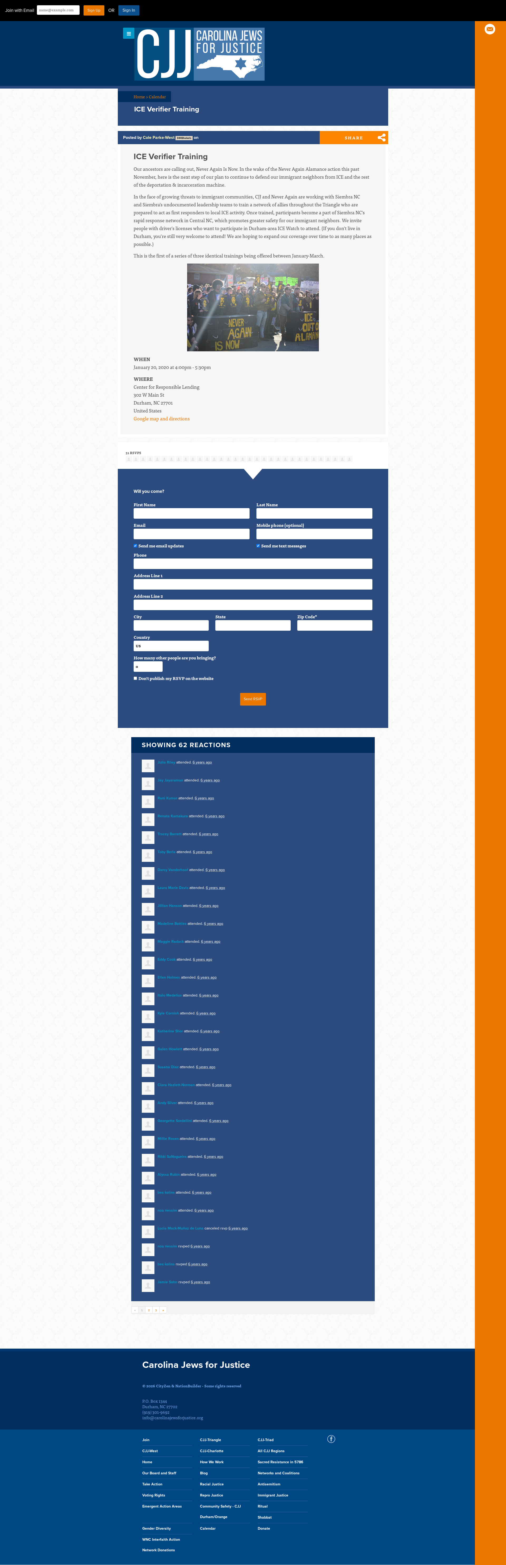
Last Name (267, 504)
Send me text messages (283, 545)
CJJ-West (150, 1451)
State (220, 616)
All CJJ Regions (271, 1451)
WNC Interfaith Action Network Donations (161, 1544)
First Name (144, 504)
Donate (264, 1528)
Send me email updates (161, 545)
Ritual (263, 1506)
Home (141, 96)
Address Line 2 (148, 596)
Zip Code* (307, 616)
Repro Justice (211, 1495)
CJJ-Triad (266, 1440)
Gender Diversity (156, 1528)
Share (354, 137)
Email (139, 525)
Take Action (152, 1484)
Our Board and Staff (159, 1473)
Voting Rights (153, 1495)
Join (145, 1440)
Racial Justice (212, 1484)
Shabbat (265, 1517)
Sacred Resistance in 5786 (280, 1462)
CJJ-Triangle (210, 1440)
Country (142, 637)
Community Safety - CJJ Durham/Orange (220, 1511)
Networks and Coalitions (279, 1473)
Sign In (129, 10)
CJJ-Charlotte (211, 1451)
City (138, 616)
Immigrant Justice (273, 1495)
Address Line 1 (148, 575)
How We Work (211, 1462)
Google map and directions (162, 418)
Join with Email (19, 10)
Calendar (157, 96)
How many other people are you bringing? (175, 657)
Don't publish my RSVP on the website (175, 678)
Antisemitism (269, 1484)
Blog (204, 1473)
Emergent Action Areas (162, 1506)
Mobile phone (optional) (280, 525)
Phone (140, 554)
